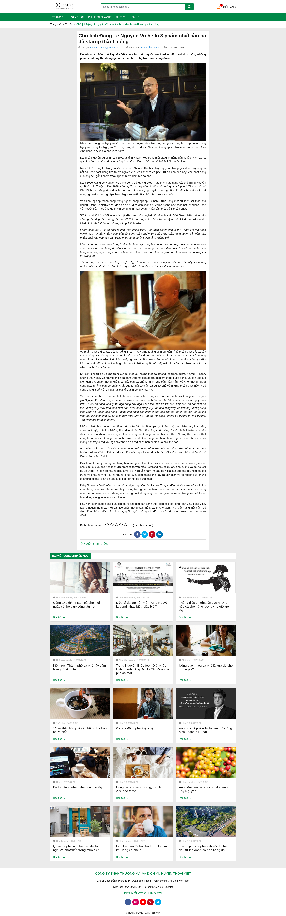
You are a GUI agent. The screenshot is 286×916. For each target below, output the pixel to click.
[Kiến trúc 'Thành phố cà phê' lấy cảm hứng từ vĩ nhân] (80, 640)
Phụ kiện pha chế (100, 17)
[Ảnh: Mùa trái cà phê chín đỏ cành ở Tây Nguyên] (206, 762)
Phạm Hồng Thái (150, 47)
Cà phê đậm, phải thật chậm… (137, 728)
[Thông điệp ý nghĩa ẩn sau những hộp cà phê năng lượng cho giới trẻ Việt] (206, 577)
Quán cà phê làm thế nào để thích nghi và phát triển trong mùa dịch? (77, 848)
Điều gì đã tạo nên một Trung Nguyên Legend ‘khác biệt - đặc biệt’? (142, 604)
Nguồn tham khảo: (95, 543)
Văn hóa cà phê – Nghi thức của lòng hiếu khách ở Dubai (205, 730)
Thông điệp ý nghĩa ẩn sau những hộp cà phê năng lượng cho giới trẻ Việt (204, 606)
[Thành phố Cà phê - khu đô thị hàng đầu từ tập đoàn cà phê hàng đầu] (206, 821)
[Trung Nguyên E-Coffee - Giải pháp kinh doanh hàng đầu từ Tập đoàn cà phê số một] (143, 640)
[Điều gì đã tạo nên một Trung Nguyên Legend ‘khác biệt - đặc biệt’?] (143, 577)
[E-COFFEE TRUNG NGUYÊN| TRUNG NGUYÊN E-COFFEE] (78, 7)
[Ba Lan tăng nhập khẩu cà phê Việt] (80, 762)
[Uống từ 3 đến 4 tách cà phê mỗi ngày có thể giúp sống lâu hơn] (80, 577)
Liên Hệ (134, 17)
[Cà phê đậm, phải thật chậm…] (143, 703)
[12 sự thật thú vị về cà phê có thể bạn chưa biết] (80, 703)
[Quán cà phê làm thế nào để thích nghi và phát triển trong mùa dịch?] (80, 821)
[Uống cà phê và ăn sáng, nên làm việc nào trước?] (143, 762)
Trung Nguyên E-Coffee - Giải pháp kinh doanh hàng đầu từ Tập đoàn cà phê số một (142, 669)
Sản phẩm (77, 17)
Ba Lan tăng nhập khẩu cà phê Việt (78, 787)
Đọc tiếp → (59, 617)
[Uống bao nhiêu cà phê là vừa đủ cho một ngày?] (206, 640)
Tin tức (121, 17)
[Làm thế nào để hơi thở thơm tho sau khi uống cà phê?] (143, 821)
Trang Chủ (59, 17)
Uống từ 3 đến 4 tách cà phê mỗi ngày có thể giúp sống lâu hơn (76, 604)
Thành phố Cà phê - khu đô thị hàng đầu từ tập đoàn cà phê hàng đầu (204, 848)
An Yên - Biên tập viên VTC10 (105, 47)
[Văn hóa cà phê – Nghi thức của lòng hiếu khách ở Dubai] (206, 703)
